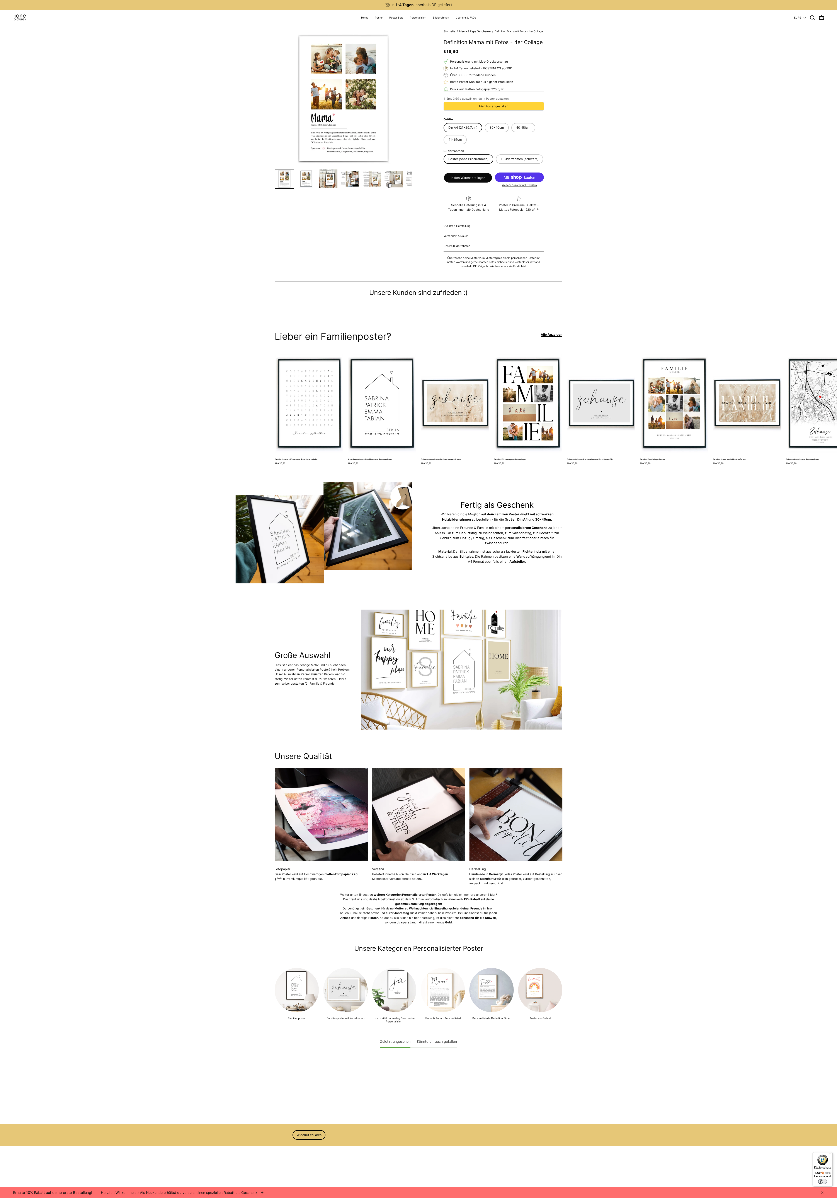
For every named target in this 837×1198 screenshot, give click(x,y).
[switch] (822, 1181)
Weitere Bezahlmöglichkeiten (519, 185)
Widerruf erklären (309, 1135)
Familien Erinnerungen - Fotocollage (510, 459)
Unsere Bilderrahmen (457, 246)
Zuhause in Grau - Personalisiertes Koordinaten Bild (590, 459)
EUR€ (797, 17)
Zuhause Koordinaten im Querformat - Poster (441, 459)
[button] (418, 17)
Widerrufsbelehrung (288, 1149)
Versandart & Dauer (456, 236)
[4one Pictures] (19, 18)
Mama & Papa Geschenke (475, 31)
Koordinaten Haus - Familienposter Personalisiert (370, 459)
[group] (418, 5)
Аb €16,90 (280, 463)
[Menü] (830, 1154)
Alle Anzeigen (551, 334)
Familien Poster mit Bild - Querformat (729, 459)
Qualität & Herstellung (457, 225)
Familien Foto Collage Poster (652, 459)
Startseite (449, 31)
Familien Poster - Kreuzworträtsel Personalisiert (296, 459)
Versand (280, 1161)
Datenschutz (284, 1155)
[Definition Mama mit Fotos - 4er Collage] (284, 179)
